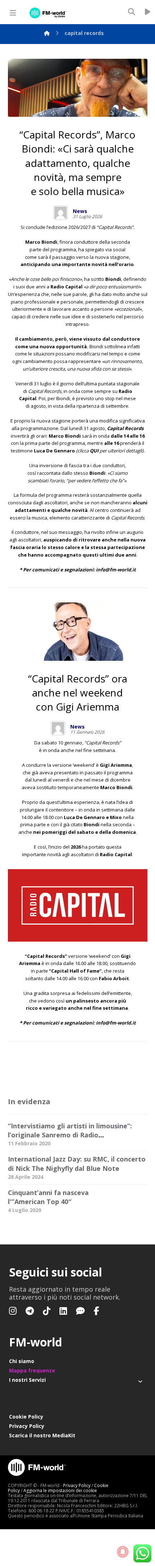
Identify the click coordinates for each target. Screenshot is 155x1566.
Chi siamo (21, 1361)
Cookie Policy (26, 1416)
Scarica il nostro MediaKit (42, 1435)
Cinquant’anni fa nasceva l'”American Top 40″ (48, 1197)
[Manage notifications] (123, 1552)
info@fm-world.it (116, 569)
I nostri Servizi (27, 1379)
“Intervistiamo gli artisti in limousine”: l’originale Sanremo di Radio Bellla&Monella (70, 1135)
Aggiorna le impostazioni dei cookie (60, 1490)
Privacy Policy (26, 1426)
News (80, 211)
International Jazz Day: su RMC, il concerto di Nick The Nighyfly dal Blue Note (77, 1163)
